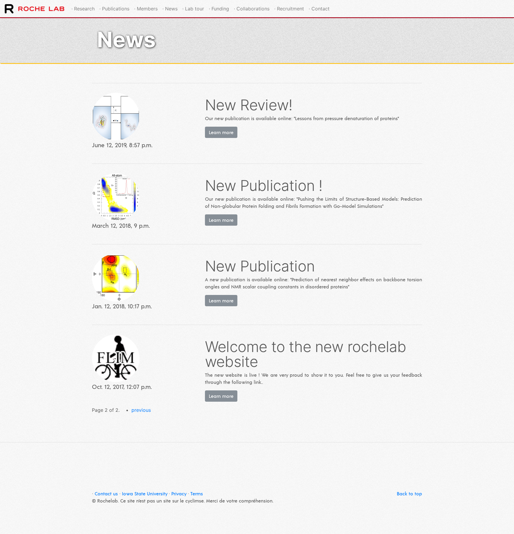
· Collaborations (251, 9)
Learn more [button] (221, 132)
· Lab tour (193, 9)
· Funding (219, 9)
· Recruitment (289, 9)
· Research (83, 9)
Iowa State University (144, 493)
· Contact (319, 9)
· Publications (114, 9)
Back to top (409, 493)
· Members (146, 9)
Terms (196, 493)
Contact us (106, 493)
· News (170, 9)
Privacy (178, 493)
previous (141, 410)
